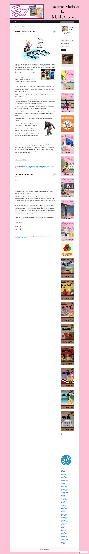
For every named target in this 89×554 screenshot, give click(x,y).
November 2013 (64, 521)
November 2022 (64, 489)
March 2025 (63, 474)
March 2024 (63, 485)
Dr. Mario (39, 166)
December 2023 (64, 487)
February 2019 (64, 501)
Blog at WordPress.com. (44, 549)
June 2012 (63, 543)
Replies (41, 167)
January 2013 (64, 533)
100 (54, 31)
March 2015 (63, 511)
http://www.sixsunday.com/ (27, 218)
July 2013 (63, 524)
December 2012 (64, 535)
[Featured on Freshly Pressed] (66, 465)
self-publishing (29, 167)
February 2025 (64, 476)
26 (54, 174)
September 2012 (64, 539)
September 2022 (64, 492)
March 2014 (63, 515)
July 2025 (63, 470)
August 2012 (63, 541)
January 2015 (64, 514)
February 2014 (64, 517)
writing (37, 167)
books (32, 166)
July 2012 (63, 542)
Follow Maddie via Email (66, 38)
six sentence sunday (47, 236)
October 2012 (64, 538)
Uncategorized (22, 166)
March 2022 (63, 498)
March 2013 (63, 530)
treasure (33, 167)
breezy (35, 166)
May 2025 (63, 471)
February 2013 (64, 532)
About (21, 21)
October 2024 (64, 482)
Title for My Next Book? (25, 31)
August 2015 (63, 510)
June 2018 (63, 504)
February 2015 (64, 512)
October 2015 (64, 508)
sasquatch (23, 167)
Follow (63, 50)
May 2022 (63, 495)
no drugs (19, 167)
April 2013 (63, 529)
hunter (45, 166)
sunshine (17, 237)
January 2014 (64, 518)
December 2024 (64, 479)
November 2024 (64, 480)
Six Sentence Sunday (24, 174)
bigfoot (29, 166)
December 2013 (64, 520)
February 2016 (64, 507)
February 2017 (64, 505)
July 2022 (63, 493)
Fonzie (42, 166)
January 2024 (64, 486)
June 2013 (63, 526)
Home (16, 21)
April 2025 (63, 473)
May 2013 (63, 527)
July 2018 (63, 502)
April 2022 (63, 496)
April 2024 (63, 483)
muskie (48, 166)
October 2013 (64, 523)
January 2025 (64, 477)
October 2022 (64, 490)
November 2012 (64, 536)
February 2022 (64, 499)
